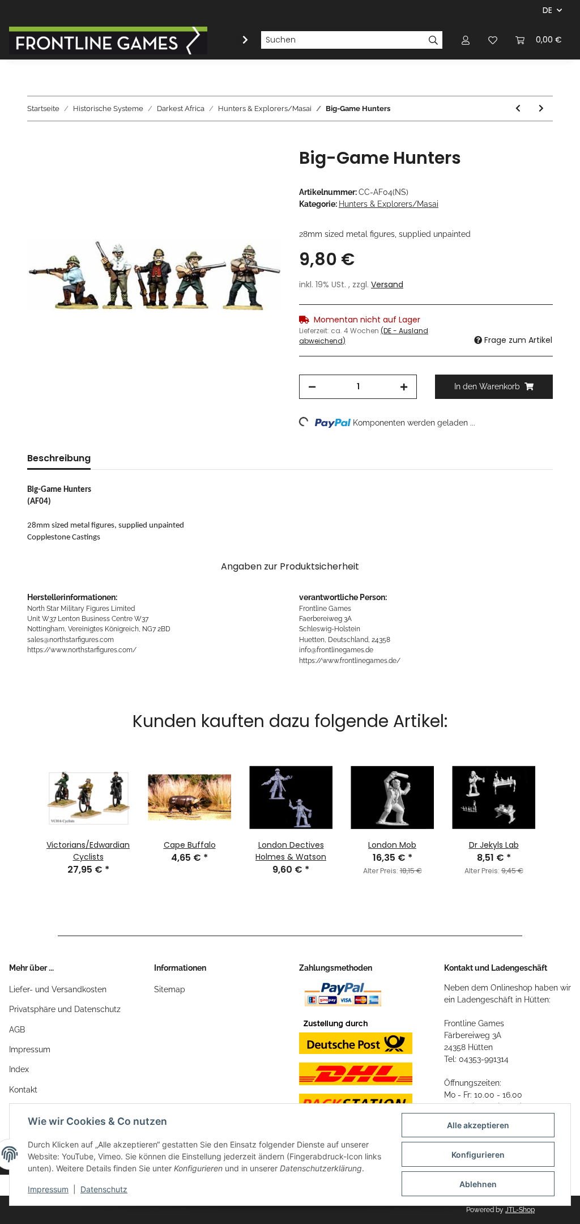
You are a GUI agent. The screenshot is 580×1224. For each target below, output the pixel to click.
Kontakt (23, 1089)
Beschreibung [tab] (59, 458)
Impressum (29, 1049)
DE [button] (547, 10)
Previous (23, 803)
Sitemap (169, 989)
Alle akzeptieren (478, 1125)
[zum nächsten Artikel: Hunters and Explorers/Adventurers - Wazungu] (541, 108)
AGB (17, 1029)
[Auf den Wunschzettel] (257, 169)
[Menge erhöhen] (403, 386)
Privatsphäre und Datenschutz (65, 1009)
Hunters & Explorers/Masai (388, 204)
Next (557, 803)
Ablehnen (478, 1184)
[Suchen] (433, 40)
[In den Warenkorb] (36, 141)
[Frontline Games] (108, 40)
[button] (465, 40)
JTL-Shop (520, 1210)
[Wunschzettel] (492, 40)
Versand (387, 284)
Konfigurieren (478, 1154)
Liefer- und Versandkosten (57, 989)
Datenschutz (103, 1189)
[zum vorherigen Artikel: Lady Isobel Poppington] (518, 108)
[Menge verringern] (312, 386)
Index (19, 1069)
